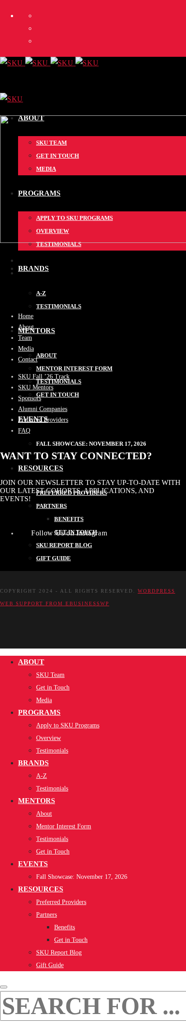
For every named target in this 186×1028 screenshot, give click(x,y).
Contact (27, 359)
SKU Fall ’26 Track (44, 376)
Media (26, 348)
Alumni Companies (42, 409)
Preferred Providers (43, 419)
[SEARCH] (3, 987)
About (26, 327)
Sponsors (29, 398)
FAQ (24, 430)
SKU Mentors (35, 387)
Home (25, 316)
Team (25, 337)
